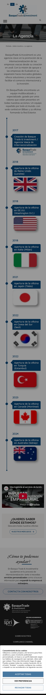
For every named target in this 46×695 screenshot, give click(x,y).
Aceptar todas (23, 674)
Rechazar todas (23, 688)
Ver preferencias (23, 681)
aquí (39, 661)
